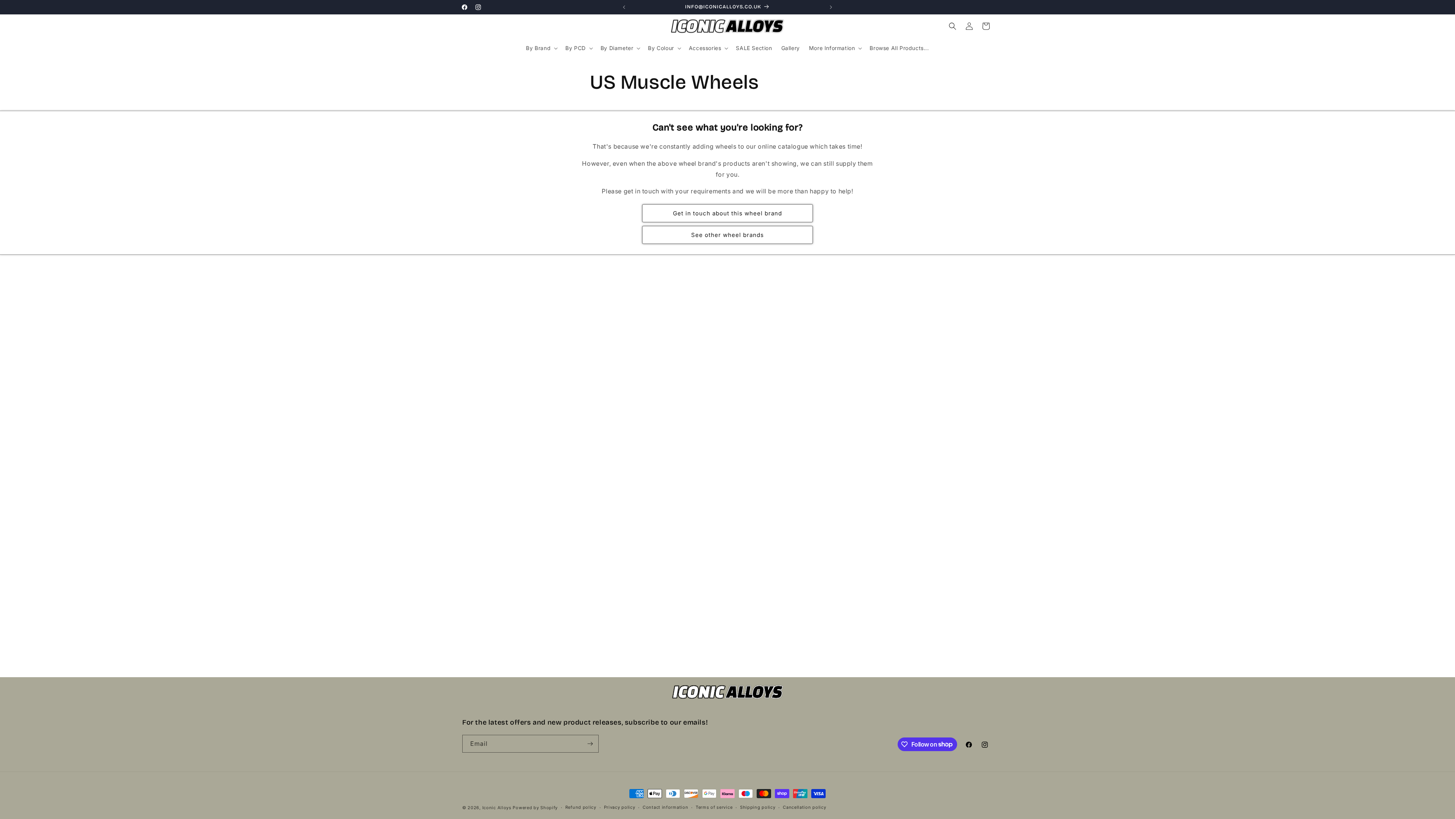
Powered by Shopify (535, 807)
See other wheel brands (727, 234)
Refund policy (580, 807)
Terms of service (714, 807)
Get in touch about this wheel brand (727, 213)
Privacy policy (619, 807)
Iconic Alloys (497, 807)
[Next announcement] (831, 7)
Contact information (665, 807)
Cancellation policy (804, 807)
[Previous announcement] (624, 7)
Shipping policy (758, 807)
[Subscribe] (590, 744)
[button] (541, 48)
